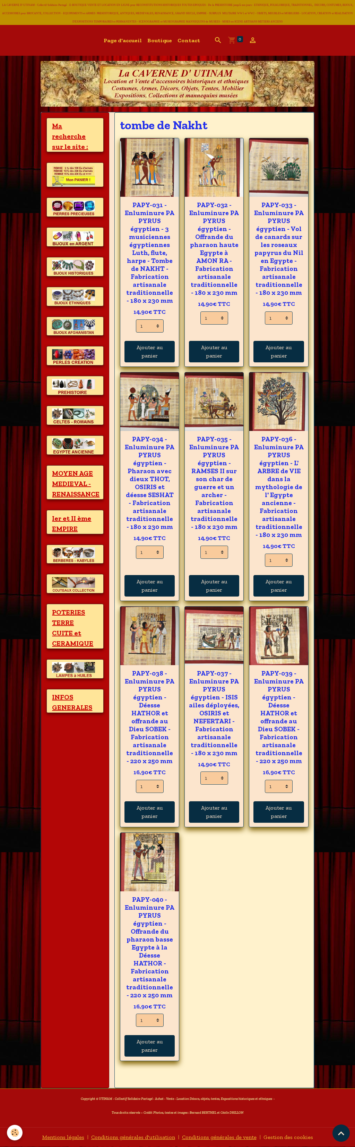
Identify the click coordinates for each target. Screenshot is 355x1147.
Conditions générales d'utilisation (133, 1137)
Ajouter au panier (150, 351)
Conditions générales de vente (219, 1137)
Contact (189, 40)
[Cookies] (15, 1132)
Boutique (159, 40)
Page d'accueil (123, 40)
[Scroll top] (341, 1133)
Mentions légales (63, 1137)
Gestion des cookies (288, 1137)
